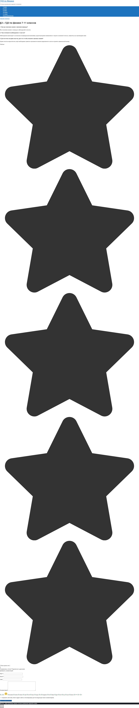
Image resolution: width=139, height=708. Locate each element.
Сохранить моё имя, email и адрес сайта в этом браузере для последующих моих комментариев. (28, 697)
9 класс (5, 10)
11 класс (5, 14)
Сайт (1, 679)
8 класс (5, 9)
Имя (1, 673)
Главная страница (4, 18)
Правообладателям (8, 15)
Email (2, 676)
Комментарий (4, 690)
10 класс (5, 12)
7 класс (5, 7)
